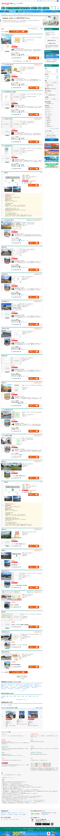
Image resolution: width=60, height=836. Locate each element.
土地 (36, 8)
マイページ (53, 46)
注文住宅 (32, 8)
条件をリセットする (55, 37)
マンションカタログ (4, 819)
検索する (52, 139)
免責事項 (38, 828)
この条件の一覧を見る (39, 707)
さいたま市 (3, 696)
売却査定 (39, 8)
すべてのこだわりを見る (53, 128)
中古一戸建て (27, 8)
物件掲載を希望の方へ (31, 828)
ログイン (14, 4)
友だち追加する (36, 813)
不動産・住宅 (3, 812)
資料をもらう (34, 58)
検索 (57, 1)
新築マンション (9, 8)
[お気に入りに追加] (40, 58)
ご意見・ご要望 (43, 828)
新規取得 (20, 3)
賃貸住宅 (3, 8)
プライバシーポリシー (8, 828)
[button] (2, 712)
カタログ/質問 (45, 8)
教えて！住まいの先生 (14, 819)
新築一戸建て (21, 8)
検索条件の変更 (48, 65)
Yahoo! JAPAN (39, 0)
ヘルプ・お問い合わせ (51, 828)
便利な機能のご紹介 (45, 814)
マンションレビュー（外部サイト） (27, 800)
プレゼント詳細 (9, 765)
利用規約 (24, 828)
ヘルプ (44, 0)
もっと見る (21, 690)
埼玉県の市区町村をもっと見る (21, 699)
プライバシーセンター (18, 828)
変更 (57, 70)
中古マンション (15, 8)
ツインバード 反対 (54, 0)
